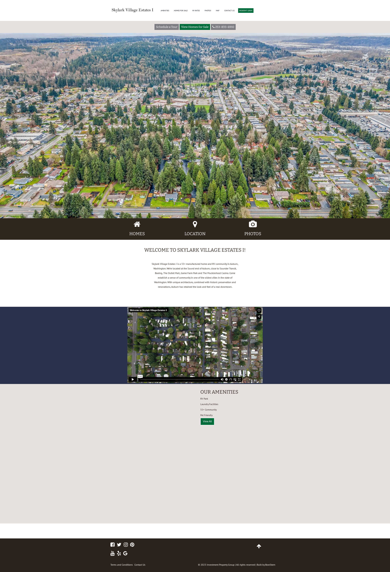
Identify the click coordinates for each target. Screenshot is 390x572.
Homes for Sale (181, 10)
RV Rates (196, 10)
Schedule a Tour (166, 27)
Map (217, 10)
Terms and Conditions (121, 564)
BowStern (270, 564)
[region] (195, 109)
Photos (208, 10)
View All (207, 421)
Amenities (165, 10)
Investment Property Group (220, 564)
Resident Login (245, 10)
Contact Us (229, 10)
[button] (4, 120)
